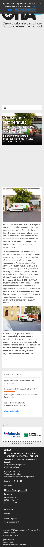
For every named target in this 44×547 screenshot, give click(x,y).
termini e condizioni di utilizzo (14, 545)
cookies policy (8, 542)
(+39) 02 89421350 (13, 472)
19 (12, 443)
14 (31, 441)
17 (38, 441)
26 (27, 443)
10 (23, 441)
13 (29, 441)
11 (25, 441)
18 (40, 441)
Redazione (8, 485)
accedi (6, 519)
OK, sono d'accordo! (25, 10)
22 (18, 443)
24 (23, 443)
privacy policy (8, 540)
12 (27, 441)
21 (16, 443)
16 (35, 441)
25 (25, 443)
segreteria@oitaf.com (14, 474)
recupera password (11, 522)
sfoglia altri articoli (11, 411)
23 (20, 443)
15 (33, 441)
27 (29, 443)
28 (31, 443)
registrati (14, 519)
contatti (7, 514)
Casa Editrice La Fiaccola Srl (25, 530)
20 (14, 443)
